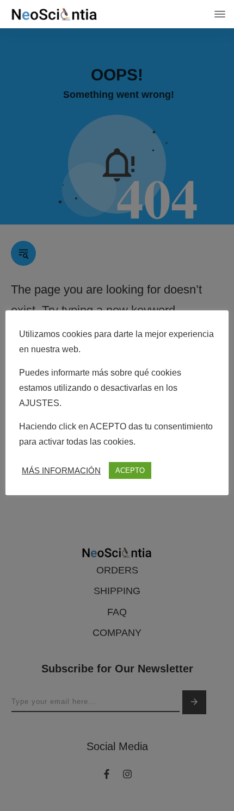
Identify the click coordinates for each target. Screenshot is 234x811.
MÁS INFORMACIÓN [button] (61, 470)
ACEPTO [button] (130, 470)
